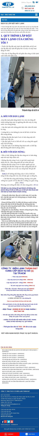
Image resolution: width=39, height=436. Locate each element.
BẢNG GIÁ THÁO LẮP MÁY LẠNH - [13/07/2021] (14, 361)
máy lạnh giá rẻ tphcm (7, 432)
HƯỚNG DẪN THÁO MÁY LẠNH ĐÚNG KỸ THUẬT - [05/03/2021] (18, 367)
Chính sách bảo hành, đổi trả (8, 409)
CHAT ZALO (31, 434)
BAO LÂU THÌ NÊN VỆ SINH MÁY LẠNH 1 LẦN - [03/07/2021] (17, 375)
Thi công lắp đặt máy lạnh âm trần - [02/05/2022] (14, 359)
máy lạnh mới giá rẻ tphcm (27, 432)
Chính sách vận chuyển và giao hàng (10, 413)
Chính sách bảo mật (6, 411)
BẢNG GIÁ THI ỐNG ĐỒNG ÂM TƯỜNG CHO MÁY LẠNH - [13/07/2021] (20, 363)
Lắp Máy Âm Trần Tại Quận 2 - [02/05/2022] (13, 355)
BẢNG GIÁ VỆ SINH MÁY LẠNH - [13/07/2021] (14, 365)
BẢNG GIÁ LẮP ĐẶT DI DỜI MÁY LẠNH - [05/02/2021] (16, 373)
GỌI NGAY (10, 434)
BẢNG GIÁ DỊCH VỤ (15, 298)
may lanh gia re (16, 432)
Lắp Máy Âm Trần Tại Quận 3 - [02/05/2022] (13, 353)
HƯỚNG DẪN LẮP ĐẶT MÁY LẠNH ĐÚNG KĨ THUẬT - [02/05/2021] (19, 379)
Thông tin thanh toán (6, 415)
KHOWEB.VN (14, 424)
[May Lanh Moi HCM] (8, 4)
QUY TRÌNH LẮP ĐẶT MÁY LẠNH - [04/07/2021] (14, 377)
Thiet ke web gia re (5, 424)
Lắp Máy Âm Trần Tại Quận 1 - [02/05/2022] (13, 357)
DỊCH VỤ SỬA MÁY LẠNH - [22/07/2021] (12, 371)
